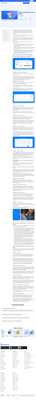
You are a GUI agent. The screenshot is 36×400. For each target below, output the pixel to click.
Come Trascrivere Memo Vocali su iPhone (29, 367)
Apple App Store (29, 169)
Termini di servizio (14, 395)
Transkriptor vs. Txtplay (15, 388)
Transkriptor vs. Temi (14, 386)
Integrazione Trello (14, 367)
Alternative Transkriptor (3, 387)
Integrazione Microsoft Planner (15, 362)
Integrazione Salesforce (15, 356)
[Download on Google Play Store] (5, 347)
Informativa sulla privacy (9, 395)
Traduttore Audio (2, 361)
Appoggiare (18, 395)
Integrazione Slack (14, 357)
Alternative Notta (2, 381)
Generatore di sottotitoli (3, 356)
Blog (20, 395)
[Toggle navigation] (33, 3)
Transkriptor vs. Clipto (14, 375)
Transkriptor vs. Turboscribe (15, 387)
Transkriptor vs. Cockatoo (15, 376)
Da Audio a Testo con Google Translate (28, 356)
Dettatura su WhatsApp (27, 355)
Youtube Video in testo (2, 355)
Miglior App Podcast (26, 361)
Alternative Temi (2, 386)
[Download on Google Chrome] (23, 347)
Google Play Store (22, 169)
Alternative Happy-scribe (3, 380)
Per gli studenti (2, 367)
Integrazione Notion (14, 355)
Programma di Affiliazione (3, 368)
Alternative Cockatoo (2, 376)
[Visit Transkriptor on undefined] (1, 394)
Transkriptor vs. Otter (14, 382)
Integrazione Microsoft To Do (15, 361)
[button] (21, 3)
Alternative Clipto (2, 375)
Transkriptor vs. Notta (14, 381)
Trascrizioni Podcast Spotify (27, 357)
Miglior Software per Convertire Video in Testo (29, 362)
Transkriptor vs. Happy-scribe (15, 380)
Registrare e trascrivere (3, 362)
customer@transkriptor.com (26, 395)
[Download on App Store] (14, 347)
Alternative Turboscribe (3, 388)
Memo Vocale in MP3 (26, 368)
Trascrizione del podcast (3, 363)
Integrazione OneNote (14, 363)
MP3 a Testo (1, 357)
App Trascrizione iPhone (27, 363)
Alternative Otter (2, 382)
